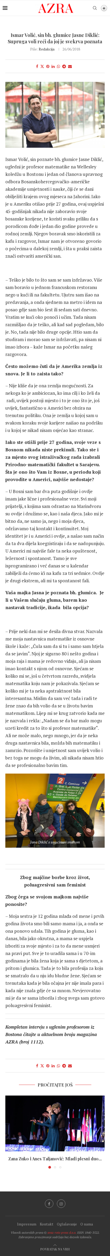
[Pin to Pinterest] (47, 66)
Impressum (26, 1224)
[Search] (94, 8)
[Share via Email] (70, 66)
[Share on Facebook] (37, 66)
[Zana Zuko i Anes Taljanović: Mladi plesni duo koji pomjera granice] (55, 1123)
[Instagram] (61, 1203)
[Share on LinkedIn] (53, 66)
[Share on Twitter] (42, 66)
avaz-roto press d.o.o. (62, 1232)
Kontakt (46, 1224)
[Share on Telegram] (64, 66)
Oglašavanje (67, 1224)
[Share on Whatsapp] (58, 66)
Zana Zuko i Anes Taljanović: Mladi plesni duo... (55, 1158)
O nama (86, 1224)
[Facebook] (49, 1203)
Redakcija (46, 49)
